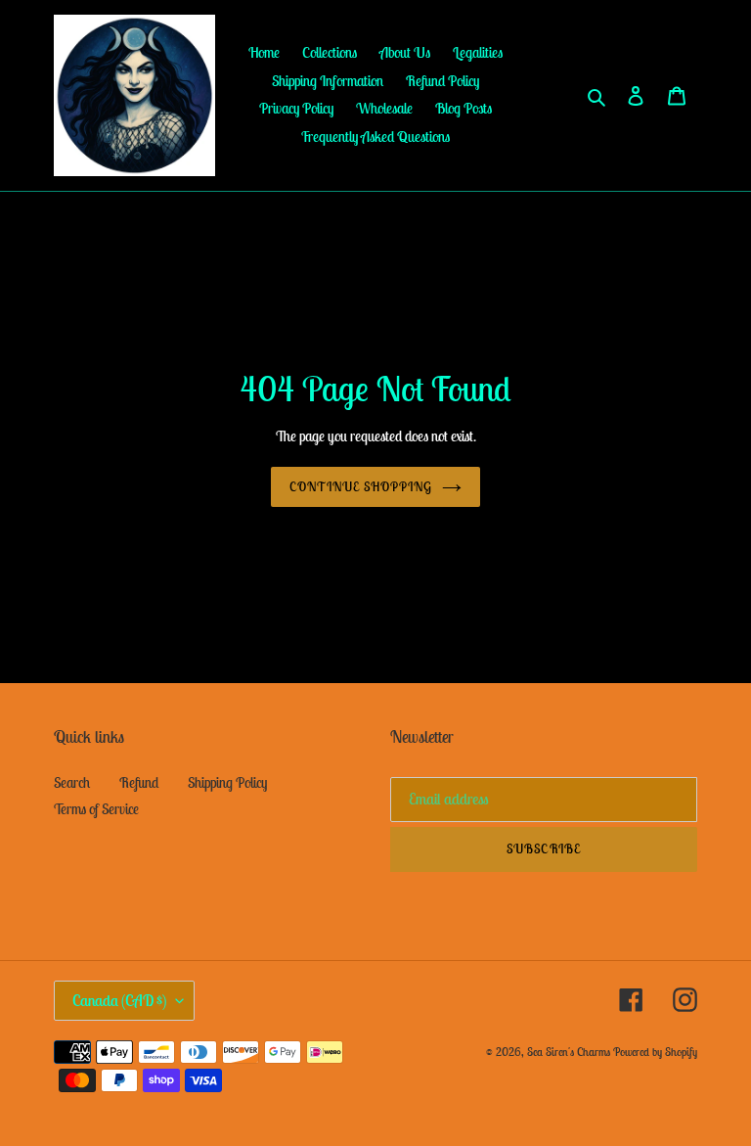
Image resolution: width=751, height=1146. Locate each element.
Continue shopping (361, 487)
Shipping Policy (227, 782)
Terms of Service (96, 809)
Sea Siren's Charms (568, 1051)
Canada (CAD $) (119, 1000)
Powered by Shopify (655, 1051)
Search (72, 782)
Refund (138, 782)
